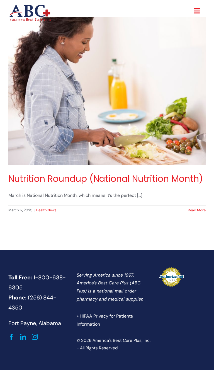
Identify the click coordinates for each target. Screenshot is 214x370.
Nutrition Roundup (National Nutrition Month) (105, 179)
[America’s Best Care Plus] (30, 6)
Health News (46, 210)
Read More (197, 210)
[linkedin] (23, 337)
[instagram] (35, 337)
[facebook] (11, 337)
